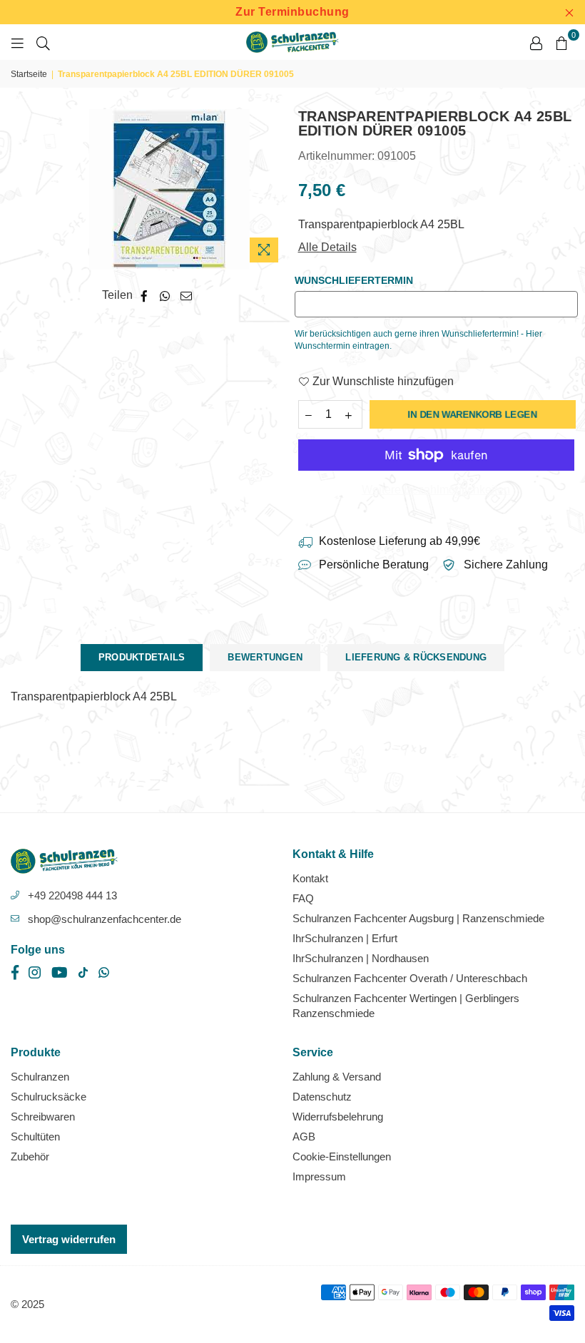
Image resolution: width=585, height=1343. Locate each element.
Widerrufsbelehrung (337, 1116)
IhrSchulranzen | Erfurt (344, 938)
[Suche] (43, 42)
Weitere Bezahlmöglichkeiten (436, 490)
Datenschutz (322, 1097)
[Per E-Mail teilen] (186, 295)
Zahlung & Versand (336, 1077)
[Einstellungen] (536, 42)
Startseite (29, 74)
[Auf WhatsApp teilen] (165, 295)
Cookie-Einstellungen (341, 1156)
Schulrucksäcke (48, 1097)
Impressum (319, 1176)
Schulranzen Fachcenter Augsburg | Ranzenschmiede (418, 918)
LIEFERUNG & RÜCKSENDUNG (416, 657)
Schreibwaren (43, 1116)
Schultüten (35, 1136)
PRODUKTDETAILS (141, 657)
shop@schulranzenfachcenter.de (104, 919)
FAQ (303, 898)
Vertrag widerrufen (69, 1239)
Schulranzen (40, 1077)
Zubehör (30, 1156)
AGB (303, 1136)
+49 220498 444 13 (72, 895)
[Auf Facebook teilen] (144, 295)
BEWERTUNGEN (265, 657)
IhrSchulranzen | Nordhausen (360, 958)
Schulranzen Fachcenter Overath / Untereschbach (409, 978)
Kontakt (310, 878)
